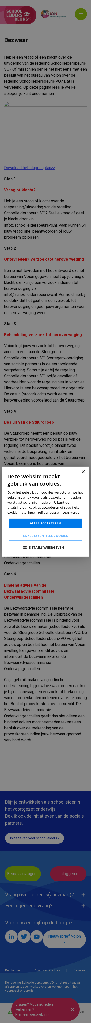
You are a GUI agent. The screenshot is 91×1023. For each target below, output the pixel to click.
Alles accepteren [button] (45, 523)
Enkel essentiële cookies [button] (45, 535)
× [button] (83, 472)
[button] (45, 547)
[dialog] (45, 511)
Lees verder (71, 512)
